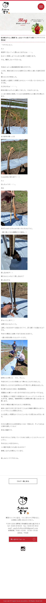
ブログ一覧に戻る (23, 481)
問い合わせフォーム (18, 539)
